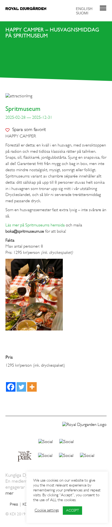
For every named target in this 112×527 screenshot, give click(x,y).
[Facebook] (10, 387)
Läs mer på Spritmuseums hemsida (35, 225)
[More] (32, 387)
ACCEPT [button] (72, 510)
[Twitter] (21, 387)
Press (14, 505)
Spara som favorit (29, 129)
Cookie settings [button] (47, 511)
